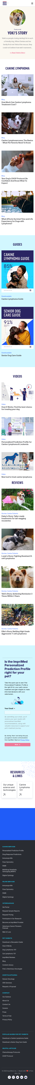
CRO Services (7, 983)
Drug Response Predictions (11, 854)
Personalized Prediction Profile (13, 850)
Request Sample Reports (11, 911)
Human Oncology (8, 979)
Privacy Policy (7, 1019)
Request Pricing (7, 915)
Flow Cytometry (7, 862)
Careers (5, 1008)
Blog (4, 961)
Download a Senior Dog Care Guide (14, 1042)
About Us (5, 1000)
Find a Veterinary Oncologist (12, 969)
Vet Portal (5, 907)
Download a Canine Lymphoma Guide (15, 1038)
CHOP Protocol (7, 1056)
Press (4, 1012)
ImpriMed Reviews (8, 957)
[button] (5, 4)
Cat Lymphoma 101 (9, 953)
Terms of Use (6, 1016)
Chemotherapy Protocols (11, 1052)
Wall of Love (6, 932)
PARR (4, 866)
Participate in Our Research (11, 918)
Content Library (7, 965)
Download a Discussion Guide (12, 942)
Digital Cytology (8, 875)
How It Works (6, 946)
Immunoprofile (7, 858)
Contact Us (6, 1004)
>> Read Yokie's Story (17, 53)
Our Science (6, 997)
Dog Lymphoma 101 (9, 950)
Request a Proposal (9, 986)
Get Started (17, 832)
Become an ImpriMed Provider (12, 922)
